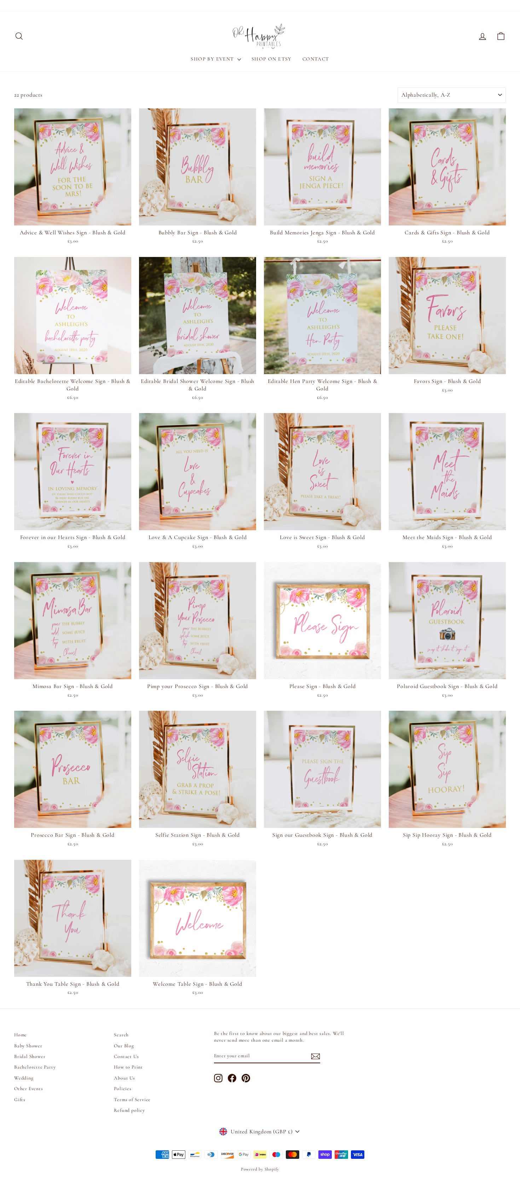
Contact (315, 59)
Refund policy (129, 1110)
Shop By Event (213, 59)
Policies (122, 1089)
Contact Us (126, 1056)
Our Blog (124, 1046)
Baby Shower (28, 1046)
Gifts (19, 1100)
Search (121, 1035)
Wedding (24, 1078)
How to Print (128, 1067)
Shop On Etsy (272, 59)
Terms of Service (132, 1100)
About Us (124, 1078)
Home (20, 1035)
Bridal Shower (29, 1056)
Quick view (72, 217)
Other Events (28, 1089)
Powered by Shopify (260, 1169)
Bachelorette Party (35, 1067)
